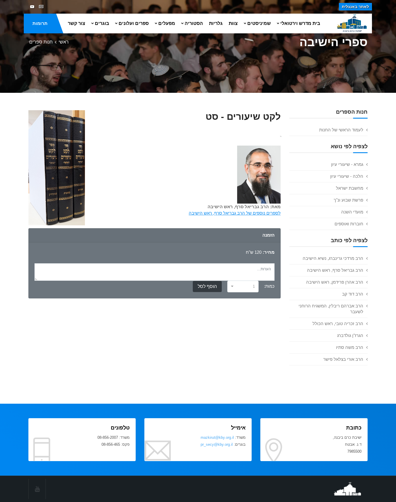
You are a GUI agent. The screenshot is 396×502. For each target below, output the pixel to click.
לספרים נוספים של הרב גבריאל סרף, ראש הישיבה (235, 213)
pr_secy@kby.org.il (217, 444)
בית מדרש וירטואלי (300, 23)
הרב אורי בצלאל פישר (343, 359)
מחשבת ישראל (349, 188)
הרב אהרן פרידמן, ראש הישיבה (334, 282)
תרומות (40, 23)
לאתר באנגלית (355, 6)
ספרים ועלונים (134, 23)
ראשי (64, 41)
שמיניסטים (259, 23)
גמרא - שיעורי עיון (347, 164)
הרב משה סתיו (349, 347)
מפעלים (166, 23)
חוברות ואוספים (349, 223)
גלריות (216, 23)
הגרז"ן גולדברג (350, 335)
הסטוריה (194, 23)
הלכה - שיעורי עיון (346, 176)
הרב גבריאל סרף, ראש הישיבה (335, 270)
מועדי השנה (352, 211)
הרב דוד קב (352, 293)
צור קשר (76, 23)
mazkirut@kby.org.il (217, 437)
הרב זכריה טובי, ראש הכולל (338, 323)
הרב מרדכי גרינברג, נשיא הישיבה (333, 258)
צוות (233, 23)
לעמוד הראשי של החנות (341, 129)
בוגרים (102, 23)
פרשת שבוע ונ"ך (348, 199)
